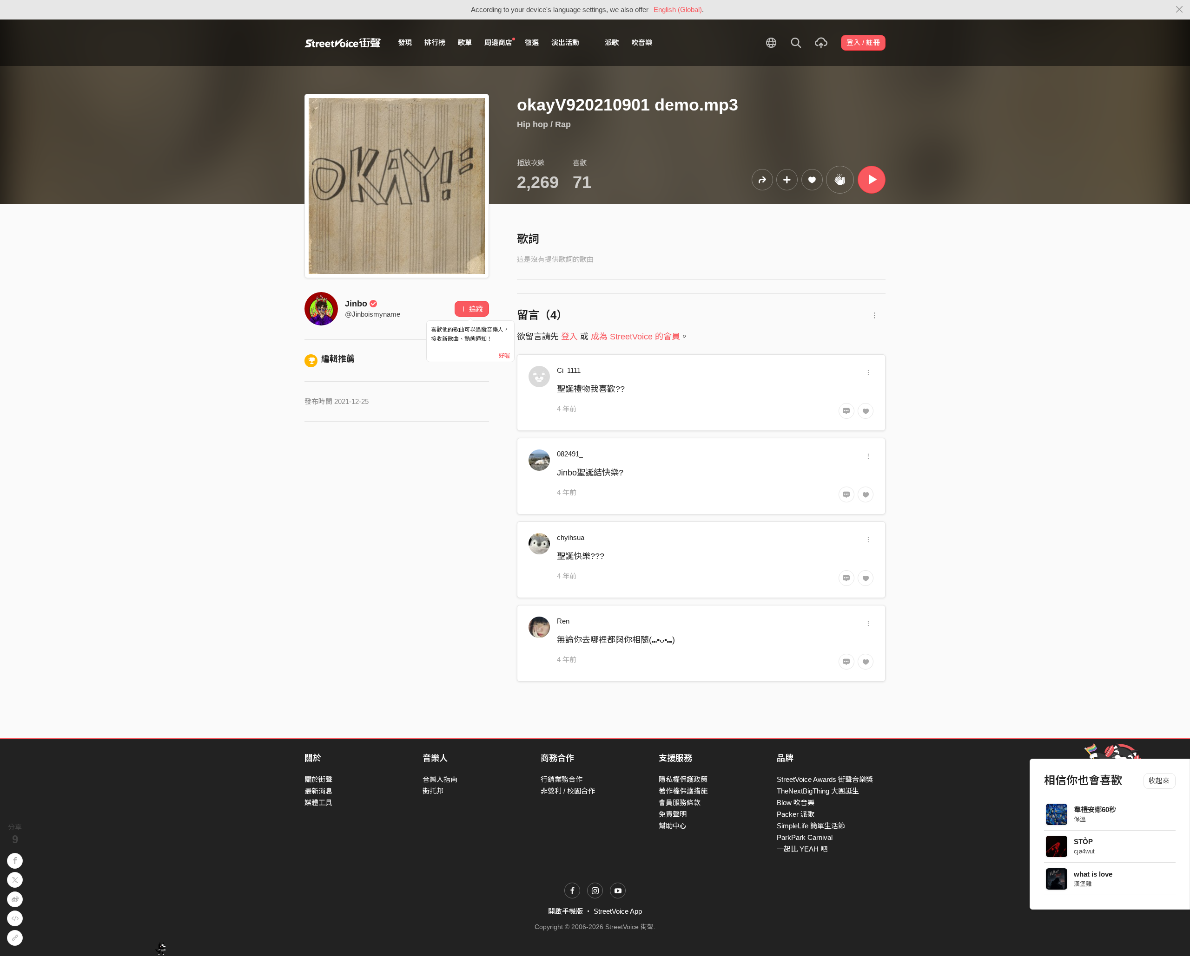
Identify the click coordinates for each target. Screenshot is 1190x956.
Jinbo (356, 303)
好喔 (504, 355)
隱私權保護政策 (683, 779)
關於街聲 (318, 779)
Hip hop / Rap (544, 124)
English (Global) (678, 9)
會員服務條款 (680, 802)
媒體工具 (318, 802)
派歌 (612, 42)
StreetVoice (342, 42)
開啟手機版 (565, 911)
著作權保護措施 (683, 791)
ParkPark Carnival (805, 837)
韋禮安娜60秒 (1095, 809)
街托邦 (433, 791)
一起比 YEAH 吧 (802, 849)
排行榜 (434, 42)
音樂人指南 (440, 779)
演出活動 (565, 42)
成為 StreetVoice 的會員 (635, 336)
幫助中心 (673, 826)
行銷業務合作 (561, 779)
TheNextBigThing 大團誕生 (818, 791)
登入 (569, 336)
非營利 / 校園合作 (568, 791)
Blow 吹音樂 (795, 802)
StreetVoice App (618, 911)
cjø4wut (1084, 851)
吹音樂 (641, 42)
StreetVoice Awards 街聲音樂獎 (825, 779)
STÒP (1083, 841)
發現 (405, 42)
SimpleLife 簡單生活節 (811, 826)
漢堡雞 (1083, 883)
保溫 (1080, 819)
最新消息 (318, 791)
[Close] (1179, 9)
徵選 (532, 42)
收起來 (1159, 781)
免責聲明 (673, 814)
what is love (1093, 874)
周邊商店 (498, 42)
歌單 (465, 42)
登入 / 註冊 (863, 42)
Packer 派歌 (795, 814)
